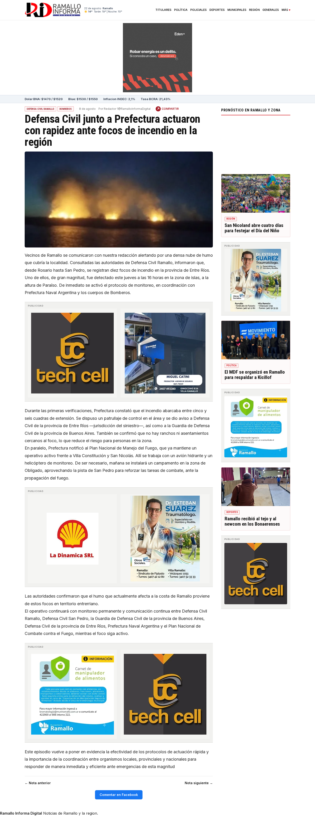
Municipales (236, 10)
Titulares (163, 10)
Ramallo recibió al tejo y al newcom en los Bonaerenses (252, 521)
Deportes (217, 10)
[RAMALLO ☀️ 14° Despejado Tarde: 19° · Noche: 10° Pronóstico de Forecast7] (255, 143)
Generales (270, 10)
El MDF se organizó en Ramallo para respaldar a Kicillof (255, 374)
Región (254, 10)
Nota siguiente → (199, 783)
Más (285, 10)
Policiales (198, 10)
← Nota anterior (38, 783)
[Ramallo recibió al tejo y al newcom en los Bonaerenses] (255, 487)
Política (180, 10)
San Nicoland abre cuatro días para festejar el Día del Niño (254, 228)
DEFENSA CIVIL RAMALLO (40, 108)
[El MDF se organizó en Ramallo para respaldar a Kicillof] (255, 340)
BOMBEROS (65, 108)
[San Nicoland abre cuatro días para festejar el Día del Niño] (255, 193)
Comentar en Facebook (119, 795)
